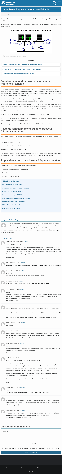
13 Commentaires (26, 14)
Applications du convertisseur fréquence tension (19, 73)
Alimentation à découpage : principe (12, 191)
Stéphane (5, 14)
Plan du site (18, 467)
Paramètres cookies (52, 467)
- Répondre (25, 241)
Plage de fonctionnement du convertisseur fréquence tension (23, 69)
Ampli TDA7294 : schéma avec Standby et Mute (16, 198)
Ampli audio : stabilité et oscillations (12, 184)
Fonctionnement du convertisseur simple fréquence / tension (23, 64)
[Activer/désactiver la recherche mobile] (54, 3)
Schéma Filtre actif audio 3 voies (11, 205)
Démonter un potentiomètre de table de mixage (16, 188)
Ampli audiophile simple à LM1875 (12, 194)
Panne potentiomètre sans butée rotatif (13, 201)
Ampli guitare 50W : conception (11, 208)
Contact (23, 467)
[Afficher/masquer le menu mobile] (59, 3)
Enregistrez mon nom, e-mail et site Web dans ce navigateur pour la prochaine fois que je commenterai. (30, 448)
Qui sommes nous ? (42, 467)
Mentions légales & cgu (31, 467)
